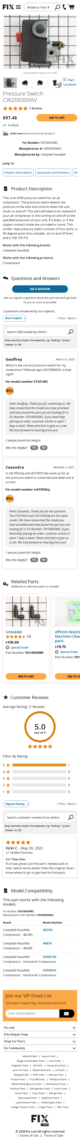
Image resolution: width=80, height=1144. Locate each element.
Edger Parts (45, 1107)
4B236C (48, 930)
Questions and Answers (53, 172)
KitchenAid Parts (42, 1070)
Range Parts (56, 1093)
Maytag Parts (21, 1074)
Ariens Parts (48, 1056)
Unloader (14, 632)
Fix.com (9, 1028)
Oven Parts (38, 1093)
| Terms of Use (28, 1135)
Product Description (18, 172)
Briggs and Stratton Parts (31, 1061)
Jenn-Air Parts (20, 1070)
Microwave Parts (27, 1097)
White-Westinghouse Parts (27, 1084)
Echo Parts (55, 1061)
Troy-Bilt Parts (37, 1079)
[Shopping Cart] (71, 7)
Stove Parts (21, 1093)
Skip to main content (40, 11)
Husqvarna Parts (56, 1065)
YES (34, 448)
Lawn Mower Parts (26, 1102)
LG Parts (60, 1070)
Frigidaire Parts (20, 1065)
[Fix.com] (8, 6)
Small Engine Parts (51, 1102)
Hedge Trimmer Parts (23, 1107)
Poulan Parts (18, 1079)
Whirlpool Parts (58, 1079)
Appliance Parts (50, 1097)
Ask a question (40, 289)
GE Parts (38, 1065)
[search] (57, 7)
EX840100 (49, 957)
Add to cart (57, 118)
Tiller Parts (63, 1107)
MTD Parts (39, 1074)
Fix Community (14, 1048)
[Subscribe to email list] (66, 1013)
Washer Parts (18, 1088)
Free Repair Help (16, 1034)
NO (44, 448)
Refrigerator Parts (40, 1088)
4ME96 (47, 943)
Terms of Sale (53, 1135)
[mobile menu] (18, 7)
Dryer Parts (61, 1088)
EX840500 (49, 970)
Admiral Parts (29, 1056)
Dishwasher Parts (56, 1084)
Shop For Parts (14, 1041)
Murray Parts (56, 1074)
